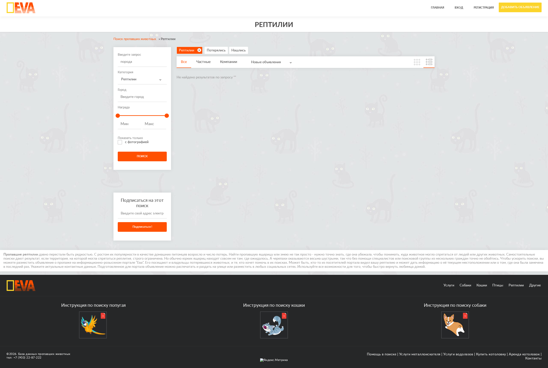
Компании (228, 62)
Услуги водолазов (458, 354)
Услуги (449, 285)
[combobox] (142, 79)
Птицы (497, 285)
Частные (203, 62)
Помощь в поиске (381, 354)
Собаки (465, 285)
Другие (535, 285)
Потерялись (216, 50)
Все (184, 62)
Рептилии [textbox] (128, 79)
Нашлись (238, 50)
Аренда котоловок (524, 354)
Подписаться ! (142, 226)
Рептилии (186, 50)
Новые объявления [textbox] (266, 62)
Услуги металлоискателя (420, 354)
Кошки (482, 285)
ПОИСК (142, 156)
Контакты (533, 358)
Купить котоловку (491, 354)
